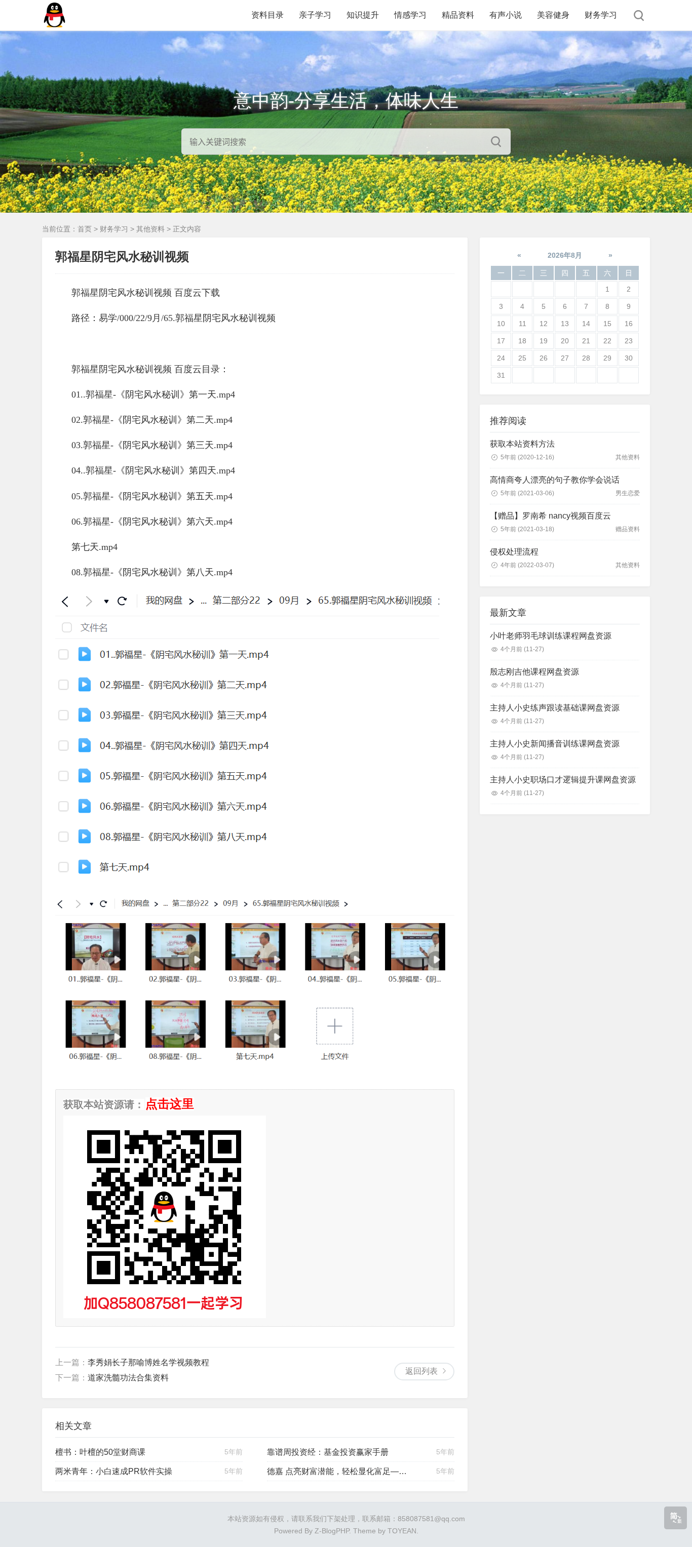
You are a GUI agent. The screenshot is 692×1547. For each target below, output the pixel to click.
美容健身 (553, 15)
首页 (85, 229)
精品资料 (458, 15)
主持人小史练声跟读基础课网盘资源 (555, 707)
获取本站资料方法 (522, 444)
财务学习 (601, 15)
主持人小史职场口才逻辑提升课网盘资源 (563, 779)
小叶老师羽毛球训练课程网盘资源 (550, 635)
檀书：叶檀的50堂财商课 (100, 1452)
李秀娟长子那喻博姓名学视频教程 (148, 1362)
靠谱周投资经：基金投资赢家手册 (328, 1452)
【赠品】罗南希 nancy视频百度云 (550, 515)
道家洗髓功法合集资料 (128, 1377)
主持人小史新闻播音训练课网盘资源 (555, 743)
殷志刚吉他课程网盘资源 (534, 671)
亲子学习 (315, 15)
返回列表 (421, 1371)
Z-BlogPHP (332, 1531)
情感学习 (410, 15)
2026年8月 (565, 255)
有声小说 (505, 15)
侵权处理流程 (514, 551)
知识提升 (363, 15)
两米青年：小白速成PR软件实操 (113, 1471)
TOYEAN (402, 1531)
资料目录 (267, 15)
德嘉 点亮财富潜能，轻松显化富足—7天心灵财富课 (337, 1471)
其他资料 (150, 229)
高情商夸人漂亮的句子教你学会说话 (555, 479)
